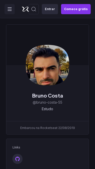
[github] (17, 159)
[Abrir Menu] (10, 9)
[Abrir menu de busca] (34, 9)
